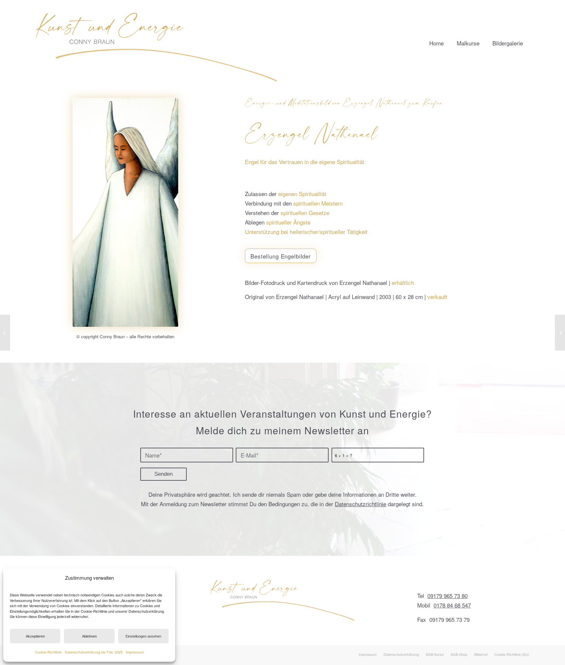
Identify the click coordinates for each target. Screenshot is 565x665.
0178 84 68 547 (452, 605)
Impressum (135, 652)
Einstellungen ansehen (143, 636)
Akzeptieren (35, 636)
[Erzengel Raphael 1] (560, 333)
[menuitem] (436, 41)
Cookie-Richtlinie (48, 652)
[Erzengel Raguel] (5, 333)
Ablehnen (89, 636)
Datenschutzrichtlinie (360, 504)
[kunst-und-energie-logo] (157, 41)
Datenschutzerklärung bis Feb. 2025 (94, 652)
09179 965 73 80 (447, 595)
